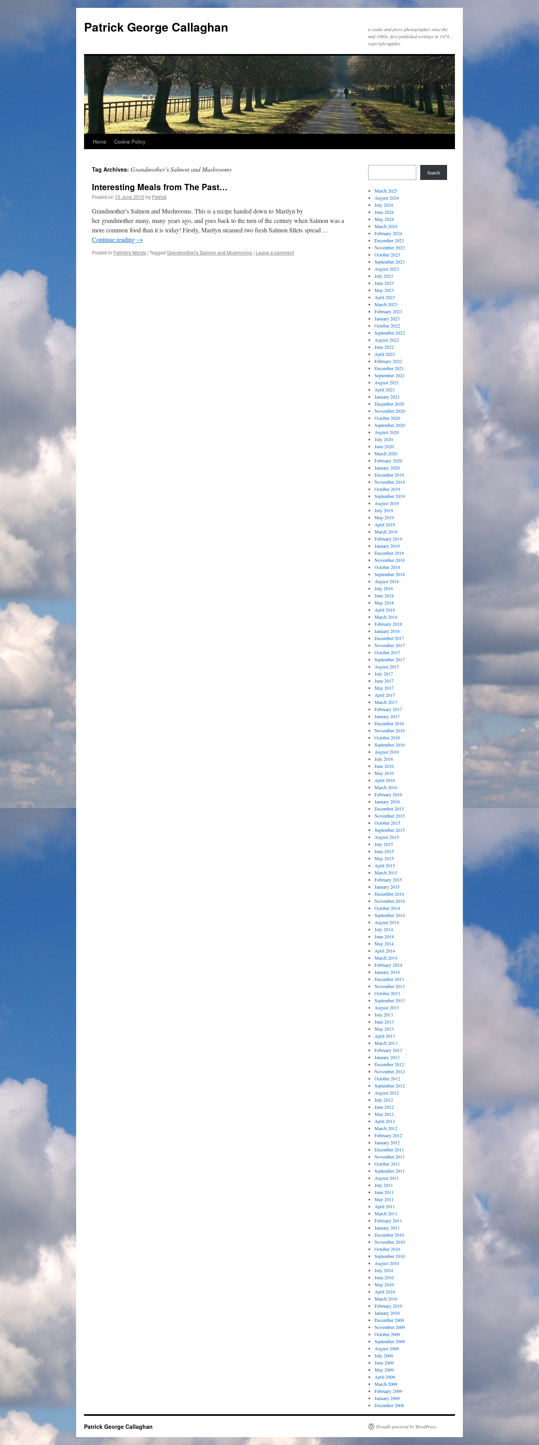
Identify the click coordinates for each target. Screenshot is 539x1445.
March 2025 (385, 190)
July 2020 (383, 439)
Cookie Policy (130, 141)
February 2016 (388, 794)
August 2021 (386, 382)
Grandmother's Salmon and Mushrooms (209, 252)
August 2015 (386, 837)
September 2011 (389, 1171)
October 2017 (387, 652)
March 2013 (385, 1043)
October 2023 (387, 254)
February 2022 (388, 361)
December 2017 (389, 638)
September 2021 (389, 375)
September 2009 (389, 1341)
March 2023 (385, 304)
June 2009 (384, 1362)
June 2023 (384, 283)
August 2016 (386, 752)
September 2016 (389, 744)
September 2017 (389, 659)
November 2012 (389, 1071)
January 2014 (387, 972)
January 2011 (387, 1227)
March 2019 (385, 531)
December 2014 (389, 894)
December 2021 (389, 368)
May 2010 (384, 1284)
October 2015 (387, 823)
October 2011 (387, 1163)
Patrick (159, 196)
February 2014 (388, 965)
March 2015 (385, 872)
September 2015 (389, 830)
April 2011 (384, 1206)
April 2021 (384, 389)
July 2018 (383, 588)
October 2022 (387, 325)
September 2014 (389, 915)
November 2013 (389, 986)
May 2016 (384, 773)
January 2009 (387, 1398)
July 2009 (383, 1355)
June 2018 (384, 595)
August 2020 (386, 432)
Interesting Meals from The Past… (160, 187)
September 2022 (389, 332)
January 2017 (387, 716)
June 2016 (384, 766)
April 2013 (384, 1036)
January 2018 (387, 631)
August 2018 (386, 581)
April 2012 (384, 1121)
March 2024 (385, 226)
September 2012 (389, 1085)
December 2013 (389, 979)
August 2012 (386, 1092)
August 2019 (386, 503)
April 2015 (384, 865)
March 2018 (385, 617)
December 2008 (389, 1405)
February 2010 (388, 1306)
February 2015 (388, 879)
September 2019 (389, 496)
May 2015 (384, 858)
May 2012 (384, 1114)
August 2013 (386, 1007)
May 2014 (384, 943)
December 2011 (389, 1149)
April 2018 (384, 609)
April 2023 (384, 297)
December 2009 (389, 1320)
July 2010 (383, 1270)
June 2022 (384, 347)
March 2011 (385, 1213)
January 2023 (387, 318)
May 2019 (384, 517)
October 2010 (387, 1249)
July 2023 (383, 276)
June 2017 (384, 681)
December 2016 (389, 723)
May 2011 (384, 1199)
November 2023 (389, 247)
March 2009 (385, 1384)
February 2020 (388, 460)
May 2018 (384, 602)
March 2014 (385, 958)
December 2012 (389, 1064)
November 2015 (389, 815)
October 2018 (387, 567)
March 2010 (385, 1298)
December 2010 (389, 1235)
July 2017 (383, 673)
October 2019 (387, 489)
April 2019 (384, 524)
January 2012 (387, 1142)
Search (433, 172)
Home (99, 141)
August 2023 (386, 269)
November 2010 (389, 1242)
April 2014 (384, 950)
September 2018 (389, 574)
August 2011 (386, 1178)
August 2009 (386, 1348)
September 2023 (389, 261)
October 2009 (387, 1334)
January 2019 (387, 546)
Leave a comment (275, 252)
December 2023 (389, 240)
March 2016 (385, 787)
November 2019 (389, 482)
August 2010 (386, 1263)
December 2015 (389, 808)
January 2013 (387, 1057)
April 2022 (384, 354)
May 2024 (384, 219)
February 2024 (388, 233)
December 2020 (389, 404)
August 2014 (386, 922)
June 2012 (384, 1107)
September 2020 (389, 425)
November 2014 (389, 901)
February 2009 (388, 1391)
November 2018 (389, 560)
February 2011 (388, 1220)
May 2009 (384, 1369)
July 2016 (383, 759)
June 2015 (384, 851)
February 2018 (388, 624)
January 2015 (387, 886)
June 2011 (384, 1192)
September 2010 (389, 1256)
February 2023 (388, 311)
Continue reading (117, 239)
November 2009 (389, 1327)
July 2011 (383, 1185)
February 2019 (388, 538)
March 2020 (385, 453)
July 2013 (383, 1014)
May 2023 (384, 290)
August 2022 (386, 340)
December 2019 (389, 475)
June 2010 (384, 1277)
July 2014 (383, 929)
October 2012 (387, 1078)
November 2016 (389, 730)
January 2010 (387, 1313)
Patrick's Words (129, 252)
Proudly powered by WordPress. (406, 1426)
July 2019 (383, 510)
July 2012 (383, 1100)
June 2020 (384, 446)
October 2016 (387, 737)
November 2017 (389, 645)
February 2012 (388, 1135)
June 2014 (384, 936)
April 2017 (384, 695)
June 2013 (384, 1021)
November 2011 (389, 1156)
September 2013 (389, 1000)
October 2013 (387, 993)
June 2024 (384, 212)
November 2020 (389, 411)
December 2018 (389, 553)
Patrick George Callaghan (156, 26)
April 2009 (384, 1377)
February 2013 (388, 1050)
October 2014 (387, 908)
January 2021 (387, 396)
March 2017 (385, 702)
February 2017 (388, 709)
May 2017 (384, 688)
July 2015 (383, 844)
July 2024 (383, 205)
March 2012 (385, 1128)
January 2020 (387, 467)
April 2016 (384, 780)
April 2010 (384, 1291)
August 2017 (386, 666)
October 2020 (387, 418)
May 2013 (384, 1029)
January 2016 (387, 801)
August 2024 (386, 198)
